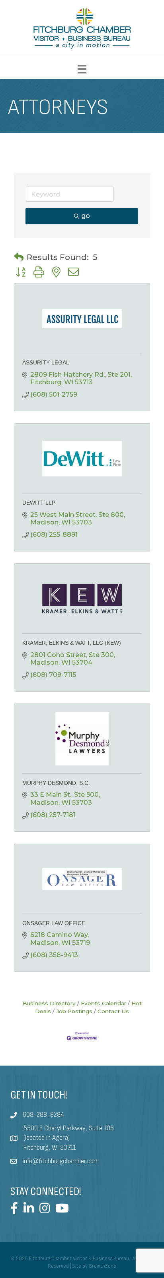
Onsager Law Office (53, 923)
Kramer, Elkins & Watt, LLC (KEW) (71, 643)
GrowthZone (102, 1266)
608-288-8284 (43, 1115)
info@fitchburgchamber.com (61, 1161)
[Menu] (82, 69)
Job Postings (74, 1011)
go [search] (85, 216)
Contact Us (113, 1011)
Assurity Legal (45, 362)
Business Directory (49, 1003)
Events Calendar (103, 1003)
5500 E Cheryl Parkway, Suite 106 (68, 1128)
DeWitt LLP (38, 502)
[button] (18, 257)
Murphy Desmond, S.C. (56, 783)
